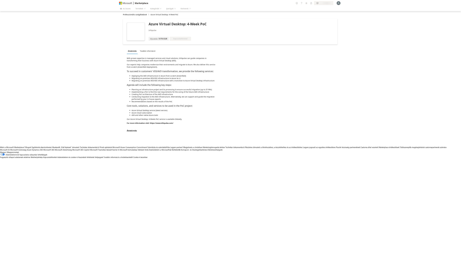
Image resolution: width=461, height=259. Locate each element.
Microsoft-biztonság (18, 150)
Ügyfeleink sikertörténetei (41, 147)
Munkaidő (56, 147)
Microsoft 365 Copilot (81, 150)
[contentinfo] (149, 15)
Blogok (28, 147)
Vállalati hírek (143, 150)
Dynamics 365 (37, 150)
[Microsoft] (125, 3)
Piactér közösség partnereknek (348, 147)
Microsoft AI (5, 150)
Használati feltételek (86, 157)
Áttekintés (132, 51)
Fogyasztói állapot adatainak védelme (15, 157)
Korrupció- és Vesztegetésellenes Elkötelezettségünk (201, 150)
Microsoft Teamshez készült (101, 150)
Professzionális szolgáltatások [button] (135, 14)
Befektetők (176, 150)
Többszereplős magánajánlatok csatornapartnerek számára (423, 147)
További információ (147, 51)
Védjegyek (99, 157)
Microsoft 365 (48, 150)
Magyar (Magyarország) (9, 152)
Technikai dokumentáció (89, 147)
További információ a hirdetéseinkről (118, 157)
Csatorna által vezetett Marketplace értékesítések (380, 147)
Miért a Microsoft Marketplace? (12, 147)
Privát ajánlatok (106, 147)
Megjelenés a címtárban (192, 147)
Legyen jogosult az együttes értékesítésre (319, 147)
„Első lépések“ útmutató (70, 147)
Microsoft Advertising (63, 150)
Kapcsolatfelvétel (50, 157)
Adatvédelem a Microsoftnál (160, 150)
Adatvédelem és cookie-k (67, 157)
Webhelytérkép (37, 157)
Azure (29, 150)
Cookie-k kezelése (140, 157)
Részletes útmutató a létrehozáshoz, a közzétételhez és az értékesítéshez (274, 147)
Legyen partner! (176, 147)
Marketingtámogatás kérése (214, 147)
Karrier (115, 150)
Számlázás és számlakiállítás (158, 147)
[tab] (133, 51)
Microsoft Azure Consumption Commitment (129, 147)
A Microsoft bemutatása (127, 150)
